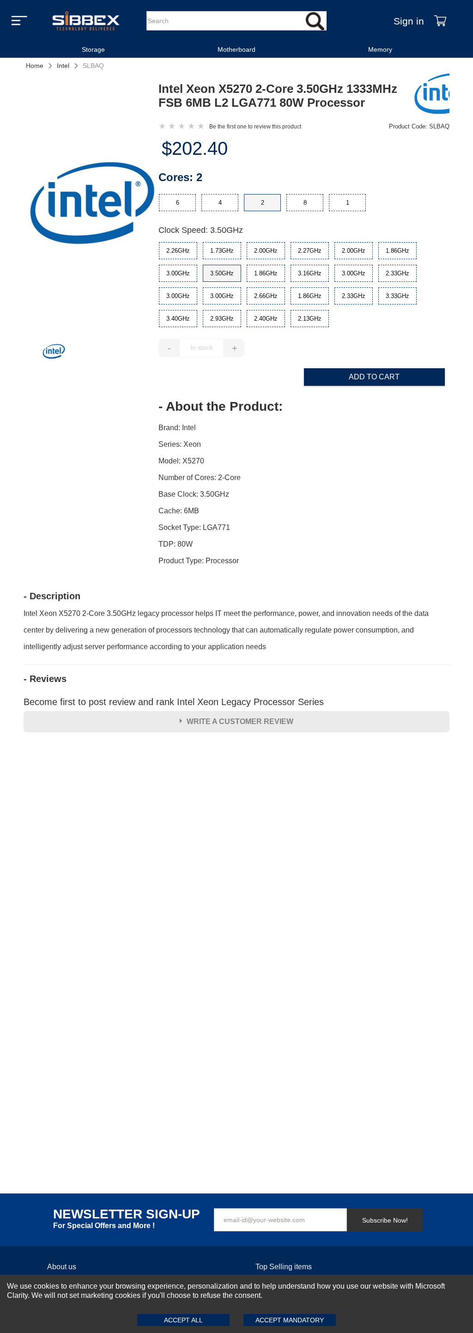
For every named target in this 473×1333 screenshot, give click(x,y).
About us (61, 1267)
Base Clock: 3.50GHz (193, 494)
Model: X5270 (181, 461)
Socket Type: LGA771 (194, 527)
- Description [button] (52, 596)
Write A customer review (240, 721)
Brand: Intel (177, 428)
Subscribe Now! (385, 1220)
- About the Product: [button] (220, 406)
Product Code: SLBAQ (419, 126)
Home (34, 65)
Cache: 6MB (178, 511)
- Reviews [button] (45, 678)
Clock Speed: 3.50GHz (200, 230)
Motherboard (236, 49)
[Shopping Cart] (440, 21)
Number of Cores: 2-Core (199, 477)
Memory (380, 49)
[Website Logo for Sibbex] (86, 21)
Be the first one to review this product (255, 126)
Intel (63, 65)
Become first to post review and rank (174, 701)
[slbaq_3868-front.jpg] (91, 204)
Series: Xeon (179, 444)
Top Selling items (283, 1267)
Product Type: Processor (198, 561)
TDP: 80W (175, 544)
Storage (93, 49)
